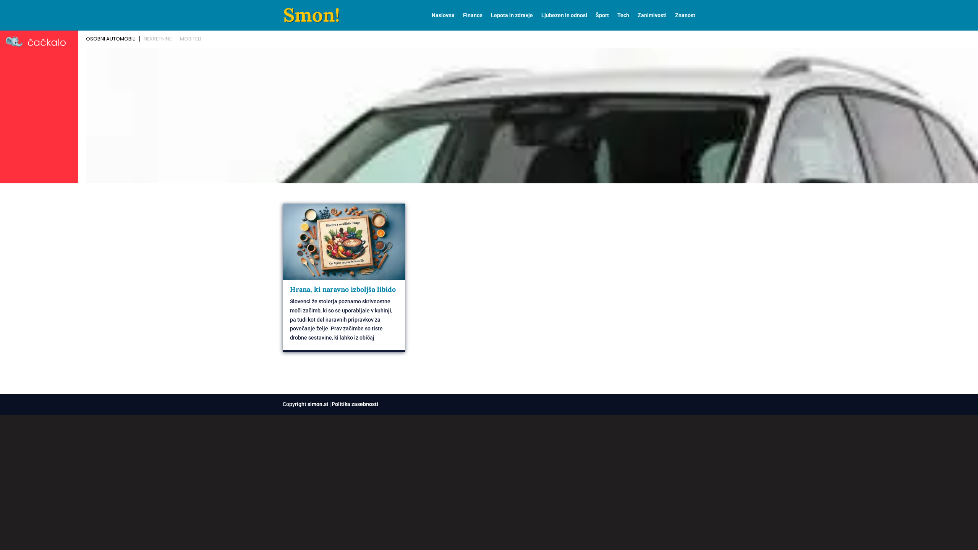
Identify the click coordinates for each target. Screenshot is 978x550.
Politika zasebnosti (355, 404)
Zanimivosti (652, 15)
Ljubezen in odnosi (564, 15)
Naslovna (443, 15)
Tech (623, 15)
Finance (473, 15)
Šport (602, 15)
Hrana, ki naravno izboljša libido (343, 289)
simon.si (318, 404)
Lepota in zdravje (512, 15)
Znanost (685, 15)
